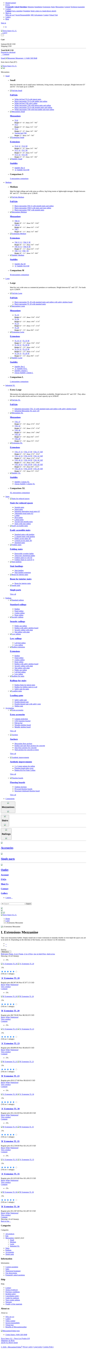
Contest (46, 15)
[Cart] (2, 913)
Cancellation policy (12, 1296)
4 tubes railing (19, 613)
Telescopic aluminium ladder (24, 556)
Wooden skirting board (22, 725)
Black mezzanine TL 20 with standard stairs (30, 304)
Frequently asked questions (15, 1275)
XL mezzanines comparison (20, 493)
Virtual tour (9, 1325)
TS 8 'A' (17, 146)
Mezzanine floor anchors (23, 744)
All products (9, 1234)
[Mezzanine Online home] (2, 910)
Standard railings (18, 604)
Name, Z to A (24, 954)
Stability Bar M (19, 264)
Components (9, 799)
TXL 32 (17, 426)
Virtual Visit (53, 15)
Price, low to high (35, 954)
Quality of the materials (13, 1304)
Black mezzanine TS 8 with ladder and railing (30, 101)
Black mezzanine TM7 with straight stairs (29, 210)
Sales (7, 1269)
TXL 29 (17, 434)
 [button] (1, 906)
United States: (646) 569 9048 (16, 1335)
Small (7, 76)
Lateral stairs (19, 520)
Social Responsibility (22, 15)
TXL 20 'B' (28, 469)
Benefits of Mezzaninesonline (16, 1327)
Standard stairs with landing (24, 534)
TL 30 (16, 319)
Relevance (6, 952)
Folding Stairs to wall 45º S (24, 560)
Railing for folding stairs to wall (25, 687)
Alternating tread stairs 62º (23, 513)
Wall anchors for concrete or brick (26, 750)
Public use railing (20, 626)
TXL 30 (17, 430)
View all (13, 594)
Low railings (16, 638)
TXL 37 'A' (18, 452)
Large (7, 279)
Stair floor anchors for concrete (25, 748)
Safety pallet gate (20, 700)
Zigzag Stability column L (23, 373)
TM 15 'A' (18, 242)
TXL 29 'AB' (38, 464)
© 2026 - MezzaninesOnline (11, 1347)
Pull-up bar (18, 723)
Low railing (18, 645)
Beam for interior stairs (20, 579)
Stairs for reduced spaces (21, 503)
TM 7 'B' (25, 251)
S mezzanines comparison (19, 178)
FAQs (7, 5)
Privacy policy (28, 1347)
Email (3, 58)
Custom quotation (11, 1267)
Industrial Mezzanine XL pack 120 (26, 411)
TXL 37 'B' (28, 452)
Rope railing (18, 615)
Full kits (14, 95)
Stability (14, 163)
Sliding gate (18, 706)
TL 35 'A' (17, 341)
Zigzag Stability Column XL (24, 484)
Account (5, 875)
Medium (8, 182)
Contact (8, 9)
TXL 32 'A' (18, 456)
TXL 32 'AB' (38, 456)
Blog (7, 19)
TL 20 (16, 328)
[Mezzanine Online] (2, 908)
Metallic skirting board (22, 727)
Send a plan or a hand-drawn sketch (43, 11)
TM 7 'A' (17, 251)
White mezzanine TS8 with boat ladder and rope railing (34, 109)
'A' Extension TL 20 (10, 978)
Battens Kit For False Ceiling (24, 770)
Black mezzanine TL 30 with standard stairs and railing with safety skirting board (43, 302)
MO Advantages (37, 15)
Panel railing (18, 611)
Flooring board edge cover (23, 768)
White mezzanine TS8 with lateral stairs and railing (32, 105)
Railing (17, 609)
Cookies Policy (48, 1347)
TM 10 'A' (18, 247)
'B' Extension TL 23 (10, 1076)
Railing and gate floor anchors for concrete (29, 746)
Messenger (19, 58)
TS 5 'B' (25, 150)
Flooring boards (17, 782)
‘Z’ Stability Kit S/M (21, 170)
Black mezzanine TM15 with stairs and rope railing (32, 208)
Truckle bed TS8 (20, 133)
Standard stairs (19, 543)
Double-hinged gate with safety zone (27, 704)
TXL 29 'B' (28, 464)
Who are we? (10, 15)
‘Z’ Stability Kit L (20, 369)
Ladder (17, 515)
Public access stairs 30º (22, 539)
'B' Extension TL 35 (10, 1141)
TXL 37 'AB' (38, 452)
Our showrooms (11, 1273)
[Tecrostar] (4, 68)
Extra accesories (17, 714)
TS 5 (16, 125)
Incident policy (10, 1294)
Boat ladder (18, 518)
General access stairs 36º (23, 541)
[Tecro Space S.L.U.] (9, 31)
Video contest (10, 1321)
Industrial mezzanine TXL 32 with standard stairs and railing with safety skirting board (45, 409)
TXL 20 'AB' (38, 469)
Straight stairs (19, 507)
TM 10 (16, 225)
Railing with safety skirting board (26, 628)
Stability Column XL (22, 482)
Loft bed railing (20, 643)
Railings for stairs (18, 680)
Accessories (9, 708)
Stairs (53, 7)
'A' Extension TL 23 (10, 1043)
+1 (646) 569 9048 (30, 58)
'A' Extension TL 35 (10, 1174)
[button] (1, 901)
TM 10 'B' (27, 247)
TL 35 (16, 315)
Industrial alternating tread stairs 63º (27, 511)
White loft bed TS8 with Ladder (25, 103)
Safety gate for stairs (21, 689)
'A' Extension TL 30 (10, 1109)
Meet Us (4, 884)
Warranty (8, 1302)
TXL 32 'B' (28, 456)
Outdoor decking (20, 787)
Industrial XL (10, 385)
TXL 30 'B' (28, 460)
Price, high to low (48, 954)
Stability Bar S (19, 168)
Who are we (9, 1317)
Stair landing (19, 570)
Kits (6, 1236)
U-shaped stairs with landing (24, 536)
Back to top (6, 1221)
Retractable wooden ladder (24, 553)
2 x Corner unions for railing (24, 766)
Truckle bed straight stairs (23, 522)
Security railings (17, 621)
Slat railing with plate (22, 632)
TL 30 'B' (26, 345)
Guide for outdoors (12, 1298)
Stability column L (21, 371)
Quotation (26, 11)
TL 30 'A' (17, 345)
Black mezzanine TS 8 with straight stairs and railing (33, 107)
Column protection (21, 719)
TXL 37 (17, 422)
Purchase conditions (12, 1292)
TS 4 (16, 129)
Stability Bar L (19, 367)
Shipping (31, 7)
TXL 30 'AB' (38, 460)
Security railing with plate (23, 630)
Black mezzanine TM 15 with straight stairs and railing (34, 206)
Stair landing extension (22, 572)
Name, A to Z (14, 954)
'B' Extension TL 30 (10, 1206)
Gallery (8, 17)
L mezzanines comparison (19, 381)
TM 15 (16, 221)
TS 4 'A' (17, 155)
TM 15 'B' (27, 242)
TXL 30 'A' (18, 460)
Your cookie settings (12, 1300)
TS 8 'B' (25, 146)
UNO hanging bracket (22, 721)
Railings (8, 598)
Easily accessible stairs (20, 530)
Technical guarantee (77, 7)
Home (10, 3)
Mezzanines (59, 7)
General (67, 7)
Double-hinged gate (21, 702)
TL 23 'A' (17, 349)
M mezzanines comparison (19, 275)
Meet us (8, 13)
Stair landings (16, 566)
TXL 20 (17, 439)
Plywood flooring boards (23, 789)
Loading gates (16, 695)
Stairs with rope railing (22, 524)
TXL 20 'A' (18, 469)
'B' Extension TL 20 (10, 1011)
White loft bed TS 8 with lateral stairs (27, 99)
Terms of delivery (11, 1290)
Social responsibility (12, 1323)
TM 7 (16, 229)
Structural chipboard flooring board (27, 791)
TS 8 (16, 120)
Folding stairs (16, 549)
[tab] (45, 898)
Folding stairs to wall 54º (23, 558)
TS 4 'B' (25, 155)
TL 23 (16, 323)
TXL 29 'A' (18, 464)
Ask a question (17, 11)
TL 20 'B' (26, 353)
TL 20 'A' (17, 353)
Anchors (14, 739)
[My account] (4, 913)
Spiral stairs (18, 509)
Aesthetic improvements (21, 762)
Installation (38, 7)
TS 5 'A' (17, 150)
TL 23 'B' (26, 349)
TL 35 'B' (26, 341)
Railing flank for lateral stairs (24, 685)
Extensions (47, 7)
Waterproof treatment (13, 1271)
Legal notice (38, 1347)
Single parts (15, 590)
